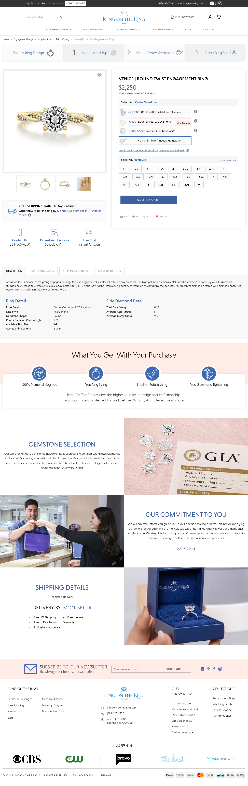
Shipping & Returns (76, 270)
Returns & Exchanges (20, 698)
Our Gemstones (222, 715)
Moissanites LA (180, 726)
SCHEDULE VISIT (75, 3)
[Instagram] (220, 669)
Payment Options (109, 270)
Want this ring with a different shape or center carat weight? (154, 150)
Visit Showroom (184, 17)
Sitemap (106, 775)
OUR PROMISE (186, 548)
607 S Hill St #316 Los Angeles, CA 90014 (120, 720)
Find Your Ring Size (53, 711)
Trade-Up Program (52, 705)
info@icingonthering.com (121, 707)
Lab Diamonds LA (182, 720)
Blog (188, 29)
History (12, 711)
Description (14, 270)
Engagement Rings (224, 698)
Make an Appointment (185, 709)
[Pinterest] (208, 669)
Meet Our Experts (52, 698)
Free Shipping (16, 705)
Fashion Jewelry (222, 709)
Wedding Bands (222, 704)
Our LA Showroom (182, 703)
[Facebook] (214, 669)
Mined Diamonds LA (183, 714)
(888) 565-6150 (115, 713)
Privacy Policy (83, 775)
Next (104, 183)
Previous (5, 183)
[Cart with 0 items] (218, 17)
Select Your (139, 102)
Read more (175, 400)
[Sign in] (210, 17)
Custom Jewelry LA (183, 732)
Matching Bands (42, 270)
